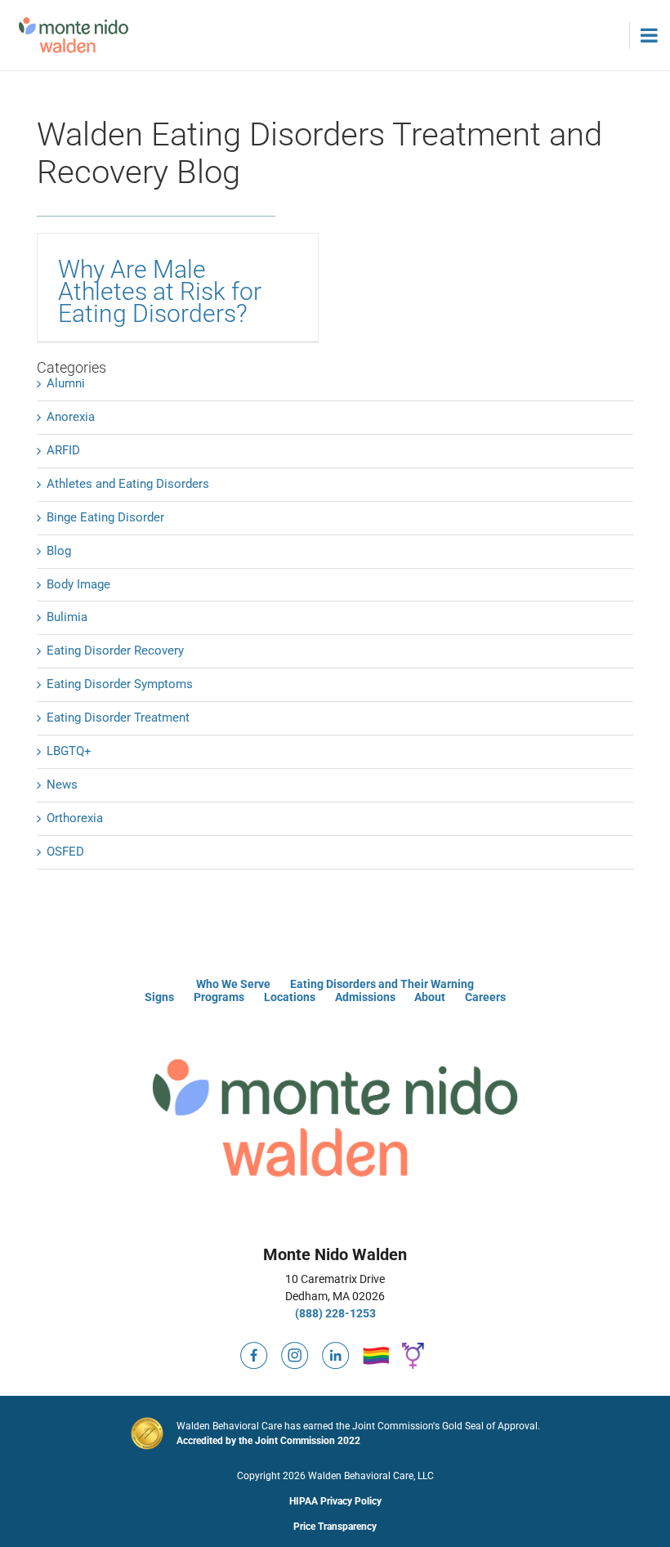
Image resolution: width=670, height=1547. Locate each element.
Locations (289, 997)
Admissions (365, 997)
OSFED (65, 851)
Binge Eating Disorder (105, 517)
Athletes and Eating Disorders (128, 483)
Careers (485, 997)
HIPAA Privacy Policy (335, 1501)
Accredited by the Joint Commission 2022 (268, 1440)
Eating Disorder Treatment (118, 717)
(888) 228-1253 (335, 1313)
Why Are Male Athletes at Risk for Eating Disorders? (159, 291)
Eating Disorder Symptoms (120, 684)
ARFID (63, 450)
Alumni (66, 383)
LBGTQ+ (69, 751)
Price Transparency (335, 1526)
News (62, 784)
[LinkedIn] (336, 1348)
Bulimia (67, 617)
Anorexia (71, 416)
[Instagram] (295, 1348)
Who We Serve (233, 983)
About (429, 997)
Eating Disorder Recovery (115, 650)
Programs (219, 997)
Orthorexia (75, 818)
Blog (59, 550)
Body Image (78, 584)
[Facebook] (254, 1348)
